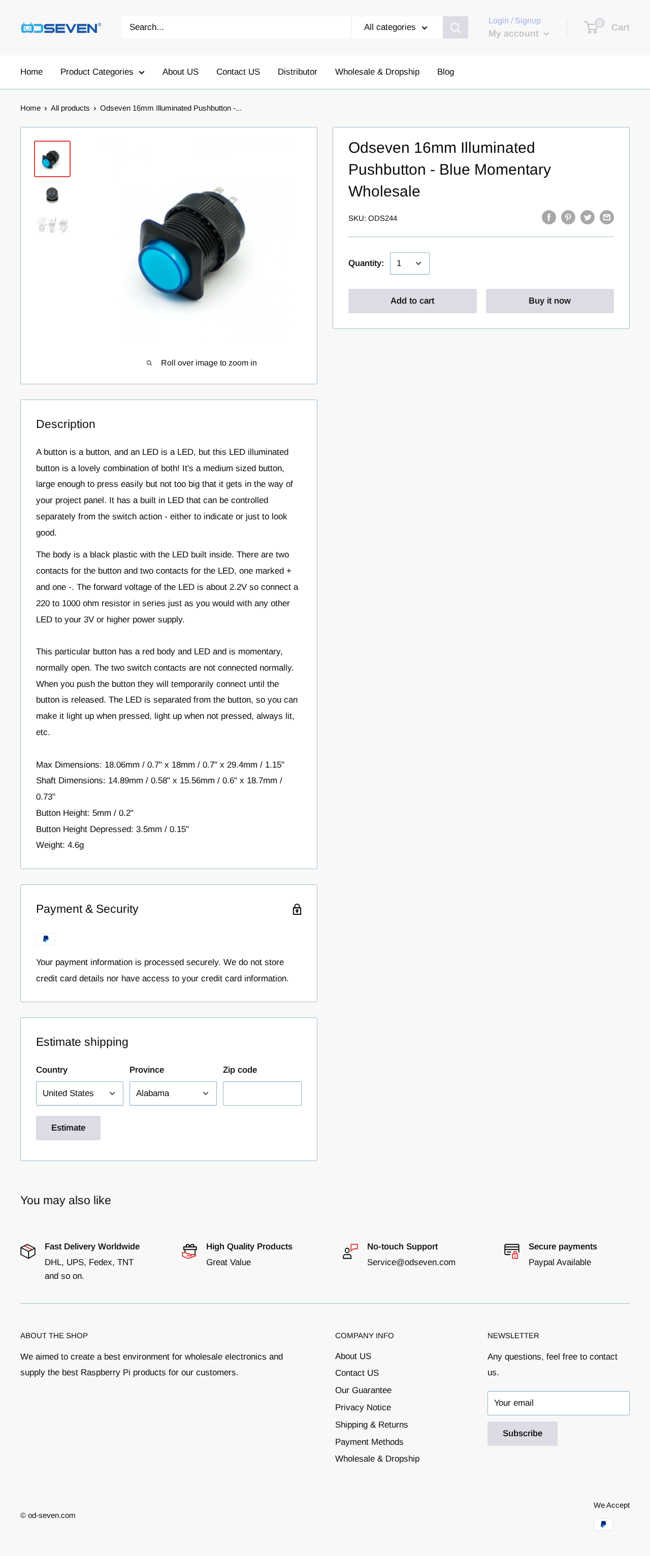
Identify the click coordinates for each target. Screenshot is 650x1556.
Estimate (68, 1128)
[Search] (455, 27)
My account (515, 33)
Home (31, 72)
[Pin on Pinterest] (568, 217)
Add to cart (412, 301)
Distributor (297, 72)
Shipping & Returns (371, 1425)
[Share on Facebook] (549, 217)
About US (180, 72)
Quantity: (366, 263)
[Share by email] (607, 217)
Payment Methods (369, 1442)
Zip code (240, 1070)
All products (70, 108)
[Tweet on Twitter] (587, 217)
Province (146, 1070)
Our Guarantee (363, 1390)
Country (52, 1070)
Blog (445, 72)
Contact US (238, 72)
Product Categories (97, 72)
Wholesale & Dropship (377, 72)
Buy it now (550, 301)
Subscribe (522, 1433)
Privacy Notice (363, 1407)
